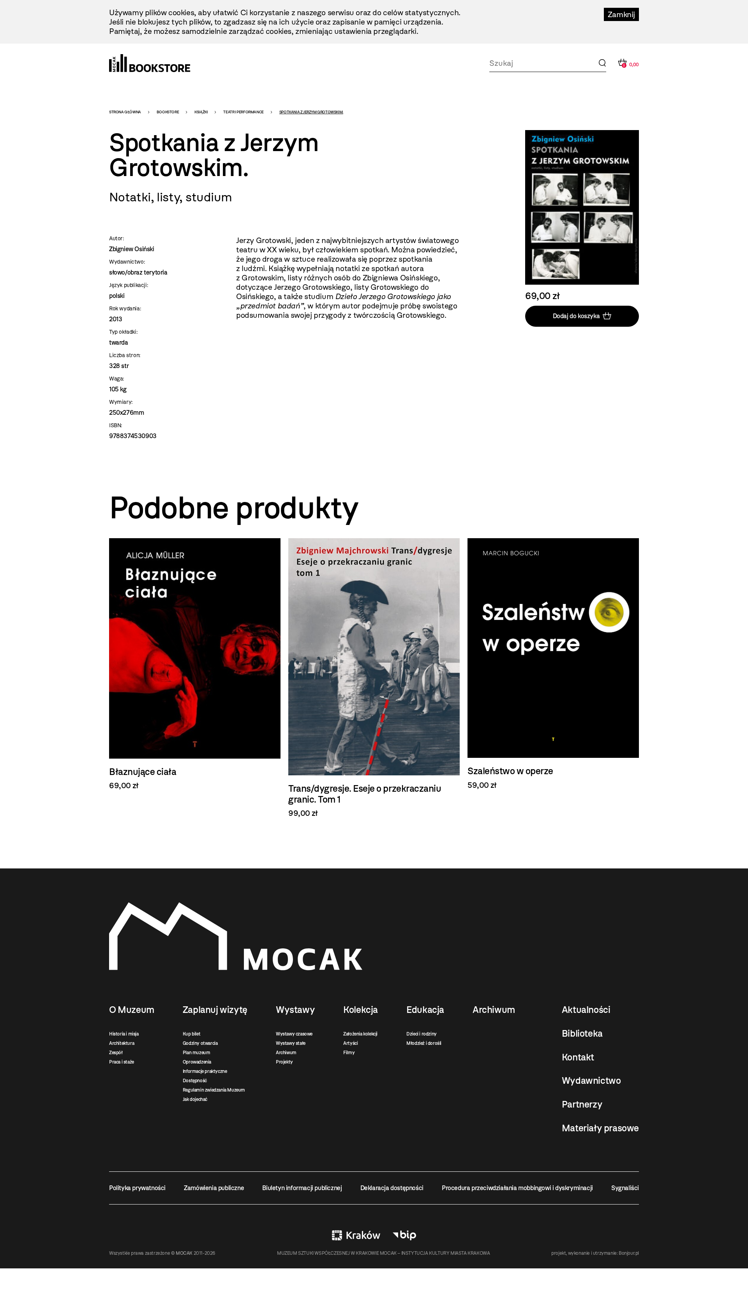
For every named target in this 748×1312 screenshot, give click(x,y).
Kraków (356, 1235)
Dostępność (195, 1080)
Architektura (121, 1043)
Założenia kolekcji (360, 1034)
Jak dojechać (195, 1099)
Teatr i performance (243, 111)
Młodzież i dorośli (423, 1043)
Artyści (350, 1043)
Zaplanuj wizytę (215, 1009)
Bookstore (168, 111)
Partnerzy (582, 1104)
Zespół (116, 1052)
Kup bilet (191, 1034)
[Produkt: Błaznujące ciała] (194, 664)
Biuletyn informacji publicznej (302, 1188)
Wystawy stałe (290, 1043)
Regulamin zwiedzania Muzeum (214, 1090)
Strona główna (125, 111)
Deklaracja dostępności (391, 1188)
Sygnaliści (625, 1188)
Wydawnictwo (591, 1080)
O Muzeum (131, 1009)
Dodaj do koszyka (576, 316)
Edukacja (425, 1009)
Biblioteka (582, 1033)
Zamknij (621, 14)
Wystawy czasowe (294, 1034)
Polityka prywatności (137, 1188)
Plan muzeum (196, 1052)
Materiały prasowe (600, 1128)
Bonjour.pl (629, 1253)
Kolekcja (360, 1009)
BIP (404, 1235)
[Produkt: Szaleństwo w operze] (553, 664)
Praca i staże (121, 1062)
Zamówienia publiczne (214, 1188)
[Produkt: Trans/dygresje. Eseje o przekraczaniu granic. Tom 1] (374, 678)
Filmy (349, 1052)
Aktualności (586, 1009)
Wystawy (295, 1009)
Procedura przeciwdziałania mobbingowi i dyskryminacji (517, 1188)
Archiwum (286, 1052)
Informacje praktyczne (205, 1071)
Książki (201, 111)
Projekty (284, 1062)
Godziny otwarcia (200, 1043)
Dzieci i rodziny (421, 1034)
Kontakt (578, 1057)
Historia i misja (124, 1034)
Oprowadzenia (197, 1062)
